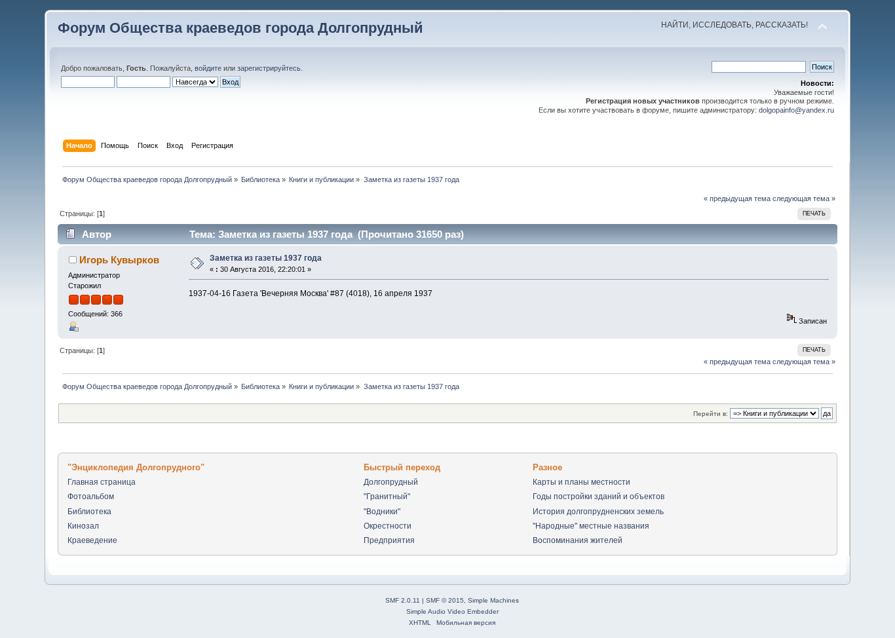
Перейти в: (710, 413)
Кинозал (83, 526)
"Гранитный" (387, 496)
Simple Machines (493, 600)
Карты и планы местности (581, 482)
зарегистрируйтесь (269, 68)
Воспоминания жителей (577, 540)
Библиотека (89, 511)
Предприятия (389, 540)
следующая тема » (803, 198)
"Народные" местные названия (591, 526)
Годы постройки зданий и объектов (598, 496)
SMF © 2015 (445, 600)
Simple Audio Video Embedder (452, 611)
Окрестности (387, 526)
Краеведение (92, 540)
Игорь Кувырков (119, 259)
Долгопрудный (391, 482)
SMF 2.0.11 (402, 600)
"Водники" (382, 511)
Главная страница (101, 482)
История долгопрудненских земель (598, 511)
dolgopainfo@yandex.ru (796, 110)
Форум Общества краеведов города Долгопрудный (240, 28)
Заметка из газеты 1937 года (266, 258)
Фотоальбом (90, 496)
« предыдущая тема (737, 198)
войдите (208, 68)
